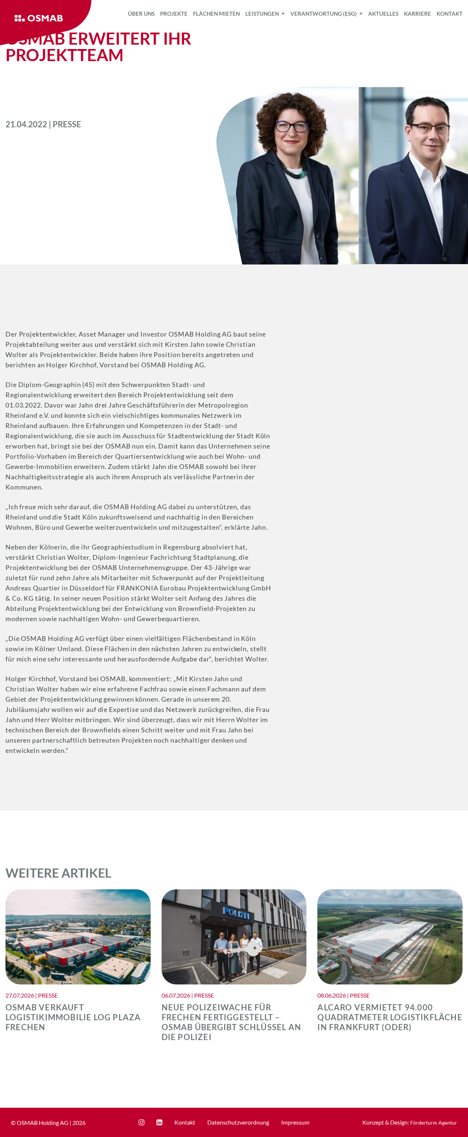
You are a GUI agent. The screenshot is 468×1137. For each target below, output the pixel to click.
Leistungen (262, 13)
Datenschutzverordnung (238, 1122)
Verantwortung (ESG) (323, 13)
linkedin (159, 1122)
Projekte (174, 13)
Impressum (295, 1122)
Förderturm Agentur (433, 1122)
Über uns (141, 13)
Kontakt (450, 13)
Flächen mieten (216, 13)
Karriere (417, 13)
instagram (141, 1122)
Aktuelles (383, 13)
